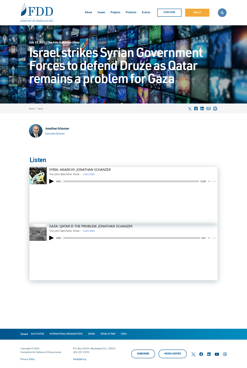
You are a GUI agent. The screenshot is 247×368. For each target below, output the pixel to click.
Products (131, 12)
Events (146, 12)
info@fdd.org (79, 359)
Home (32, 108)
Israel (91, 334)
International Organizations (66, 334)
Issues (101, 12)
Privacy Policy (27, 359)
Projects (115, 12)
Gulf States (37, 334)
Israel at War (108, 334)
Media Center (172, 354)
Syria (40, 108)
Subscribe (169, 12)
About (88, 12)
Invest (197, 13)
